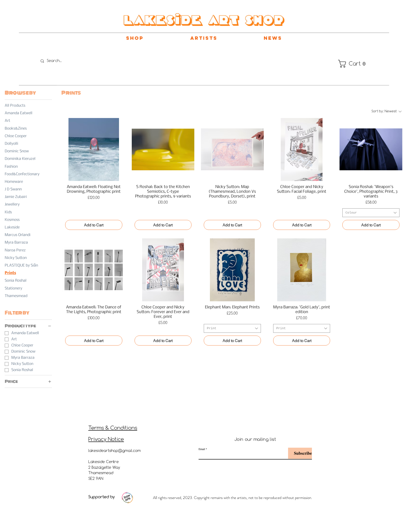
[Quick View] (93, 149)
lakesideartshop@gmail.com (114, 451)
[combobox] (371, 212)
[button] (347, 64)
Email (202, 448)
